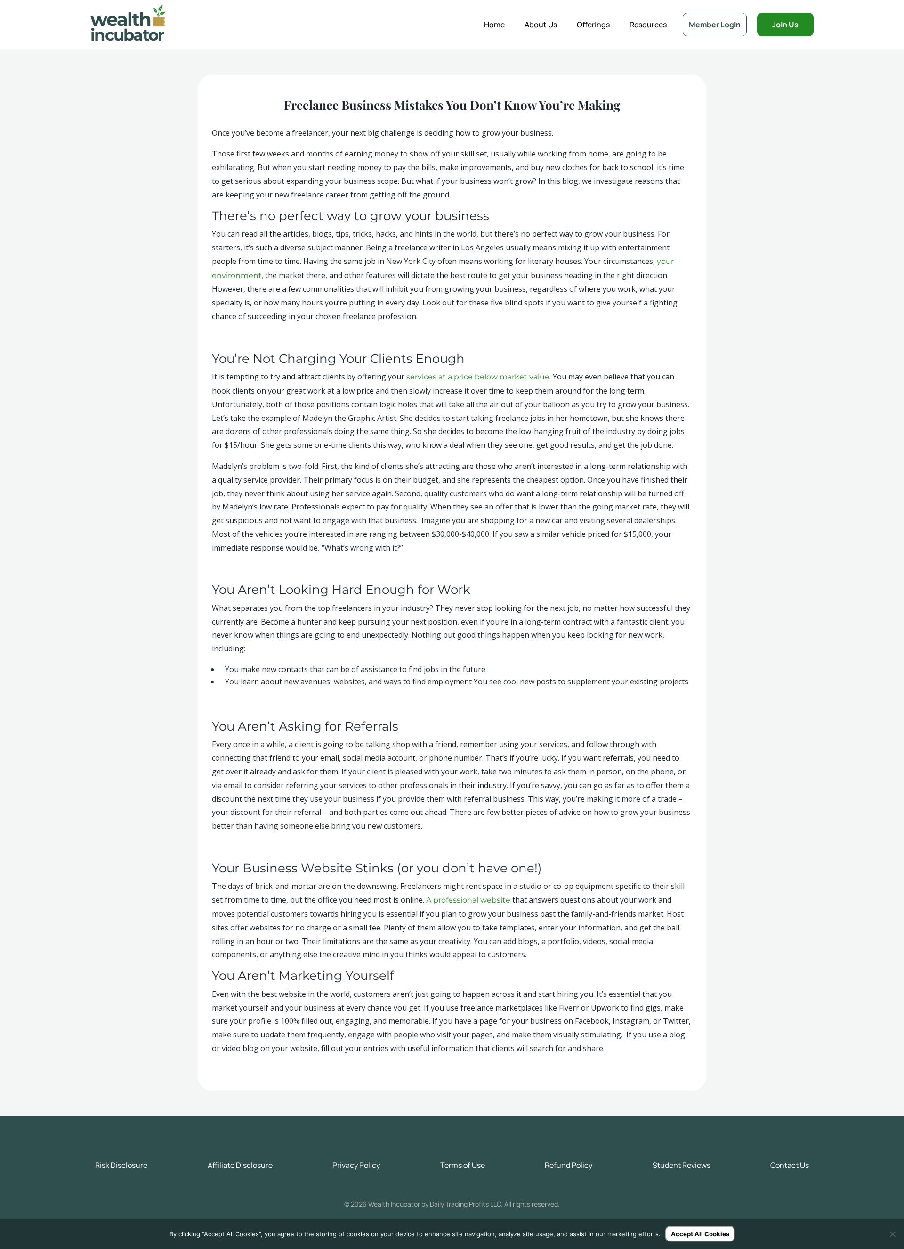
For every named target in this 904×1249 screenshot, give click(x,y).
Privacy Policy (356, 1165)
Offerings (593, 24)
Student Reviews (681, 1165)
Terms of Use (462, 1165)
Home (494, 24)
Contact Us (789, 1165)
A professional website (468, 900)
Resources (648, 24)
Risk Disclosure (121, 1165)
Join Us (785, 24)
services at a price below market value (477, 376)
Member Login (715, 24)
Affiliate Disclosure (240, 1165)
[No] (892, 1234)
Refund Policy (568, 1165)
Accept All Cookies (700, 1234)
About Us (541, 24)
